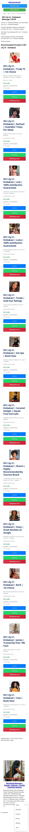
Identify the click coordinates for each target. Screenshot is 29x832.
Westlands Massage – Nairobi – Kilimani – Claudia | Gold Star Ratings (14, 785)
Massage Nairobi (14, 2)
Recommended (6, 41)
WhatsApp (14, 97)
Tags (9, 13)
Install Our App (14, 6)
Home (4, 13)
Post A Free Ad (14, 10)
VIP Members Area (14, 100)
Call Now (14, 92)
